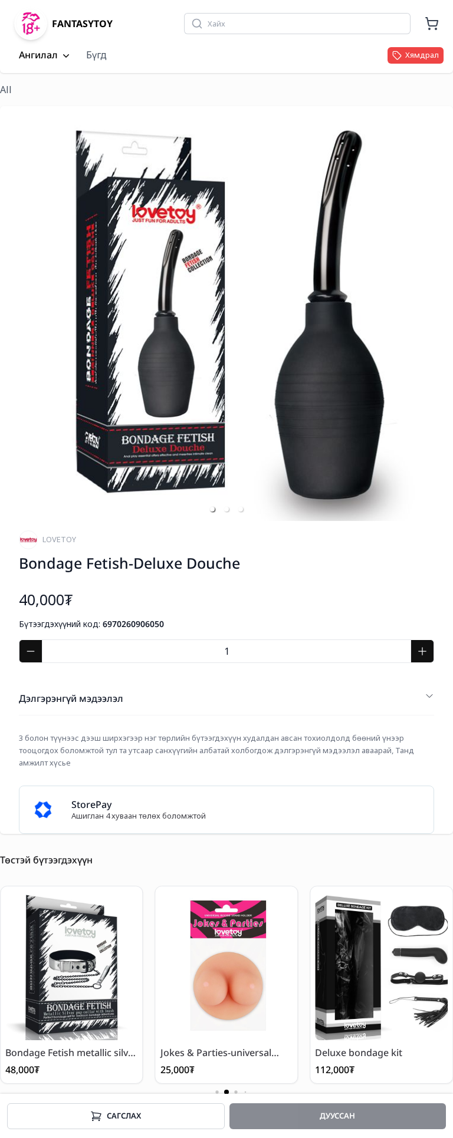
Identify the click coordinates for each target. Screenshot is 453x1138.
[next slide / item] (426, 313)
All (6, 89)
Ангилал (38, 55)
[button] (212, 509)
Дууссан (337, 1115)
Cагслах (124, 1115)
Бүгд (96, 54)
